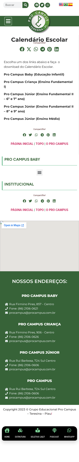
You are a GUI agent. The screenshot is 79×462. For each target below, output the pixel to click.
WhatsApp (69, 437)
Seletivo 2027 (38, 437)
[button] (8, 21)
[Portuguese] (65, 5)
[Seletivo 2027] (37, 430)
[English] (61, 5)
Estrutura (20, 437)
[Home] (7, 430)
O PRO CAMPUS (57, 144)
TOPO (40, 144)
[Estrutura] (20, 430)
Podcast (54, 437)
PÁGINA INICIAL (22, 144)
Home (7, 437)
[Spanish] (70, 5)
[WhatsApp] (69, 430)
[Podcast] (54, 430)
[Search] (25, 5)
